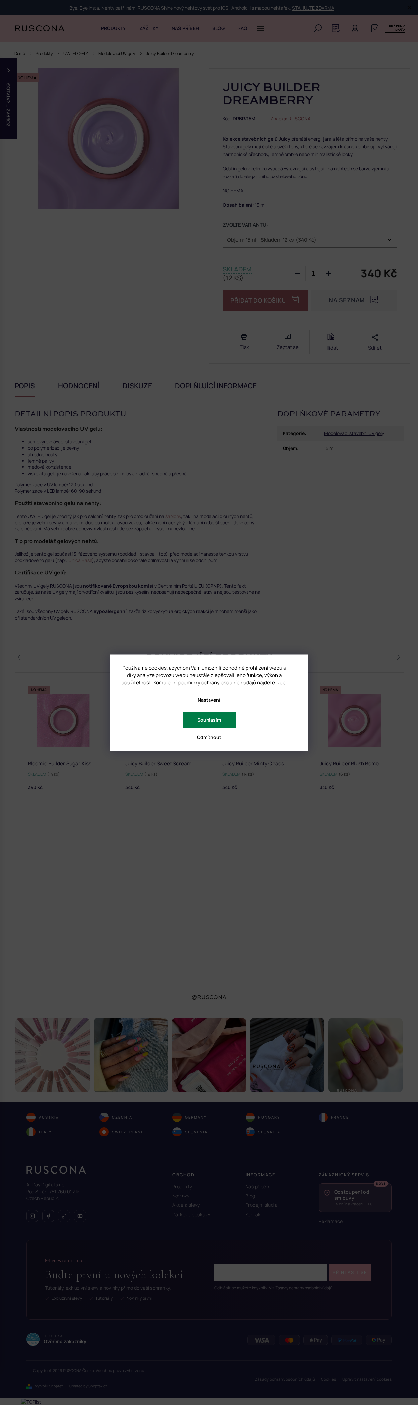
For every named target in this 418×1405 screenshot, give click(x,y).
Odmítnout (209, 737)
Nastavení (209, 699)
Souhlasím (209, 720)
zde (281, 682)
